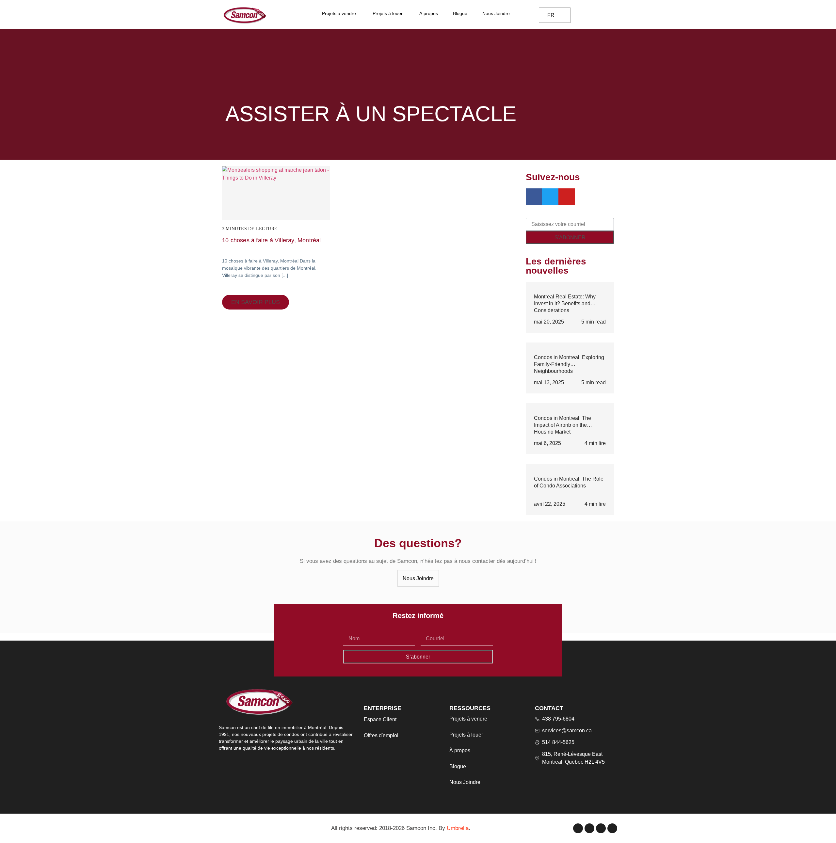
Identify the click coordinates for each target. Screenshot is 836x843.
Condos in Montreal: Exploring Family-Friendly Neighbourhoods (569, 364)
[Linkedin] (601, 828)
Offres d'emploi (381, 735)
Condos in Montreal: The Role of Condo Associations (568, 482)
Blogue (457, 766)
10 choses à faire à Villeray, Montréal (271, 240)
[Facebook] (578, 828)
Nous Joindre (464, 782)
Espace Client (380, 719)
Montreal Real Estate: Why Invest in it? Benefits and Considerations (565, 303)
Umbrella (458, 828)
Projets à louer (466, 735)
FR (551, 15)
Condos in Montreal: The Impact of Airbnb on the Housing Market (562, 424)
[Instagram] (589, 828)
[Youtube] (612, 828)
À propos (459, 750)
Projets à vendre (468, 719)
